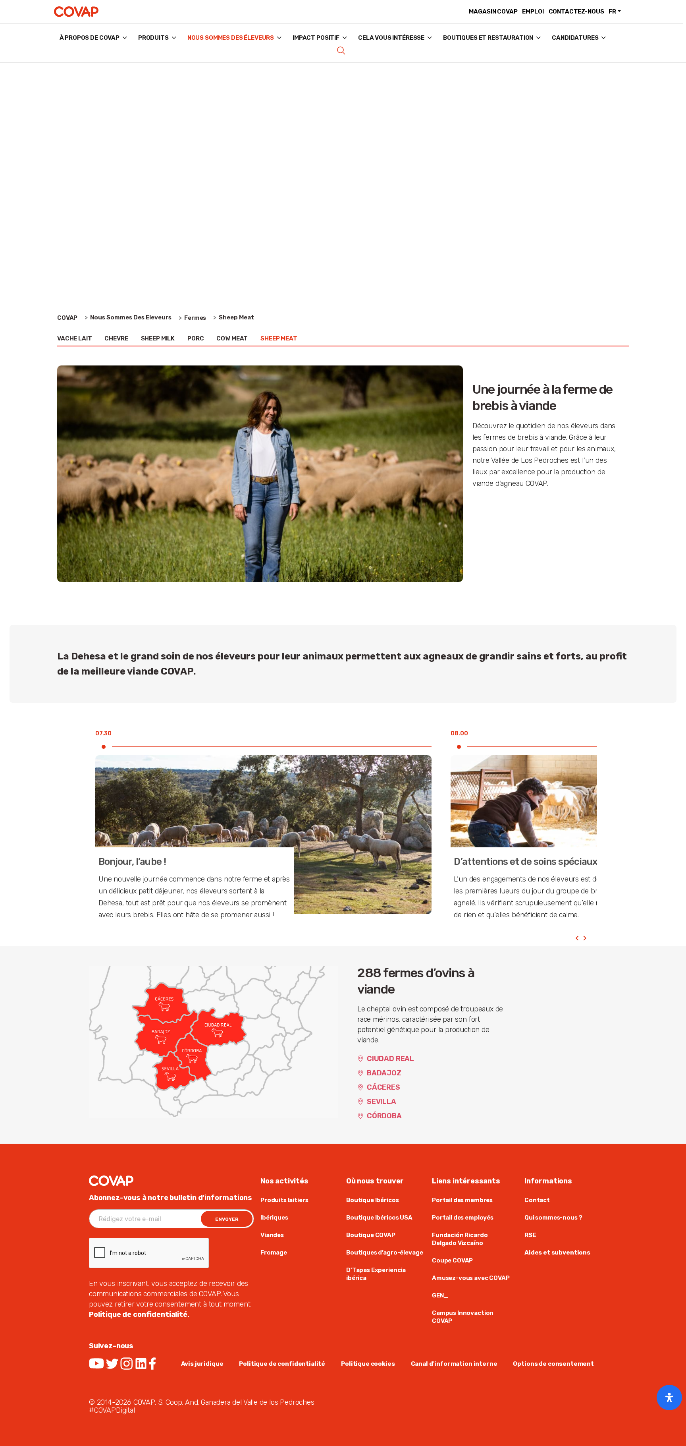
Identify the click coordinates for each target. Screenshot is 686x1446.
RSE (530, 1235)
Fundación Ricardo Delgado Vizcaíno (460, 1239)
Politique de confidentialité (282, 1363)
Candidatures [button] (575, 37)
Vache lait (74, 338)
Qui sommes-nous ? (553, 1217)
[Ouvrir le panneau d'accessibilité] (669, 1397)
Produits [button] (153, 37)
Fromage (273, 1252)
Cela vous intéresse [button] (391, 37)
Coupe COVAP (452, 1260)
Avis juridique (202, 1363)
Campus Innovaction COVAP (462, 1316)
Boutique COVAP (370, 1235)
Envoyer (227, 1219)
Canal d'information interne (454, 1363)
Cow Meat (232, 338)
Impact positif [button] (316, 37)
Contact (537, 1200)
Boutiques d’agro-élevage (384, 1252)
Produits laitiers (284, 1200)
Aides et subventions (557, 1252)
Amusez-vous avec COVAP (471, 1278)
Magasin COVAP (493, 11)
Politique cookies (368, 1363)
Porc (195, 338)
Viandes (272, 1235)
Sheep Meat (278, 338)
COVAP (67, 317)
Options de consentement (553, 1363)
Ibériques (274, 1217)
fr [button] (612, 11)
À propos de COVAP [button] (89, 37)
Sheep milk (158, 338)
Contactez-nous (576, 11)
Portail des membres (462, 1200)
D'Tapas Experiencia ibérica (376, 1274)
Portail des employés (462, 1217)
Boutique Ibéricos (372, 1200)
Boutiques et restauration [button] (488, 37)
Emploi (532, 11)
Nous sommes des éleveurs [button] (230, 37)
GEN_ (440, 1295)
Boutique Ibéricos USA (379, 1217)
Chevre (116, 338)
